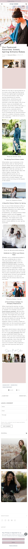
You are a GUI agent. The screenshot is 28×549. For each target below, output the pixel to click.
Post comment (7, 426)
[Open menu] (3, 4)
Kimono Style (14, 385)
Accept (13, 539)
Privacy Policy (22, 535)
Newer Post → (23, 395)
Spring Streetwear (7, 387)
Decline (13, 542)
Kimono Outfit (6, 385)
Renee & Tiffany (12, 55)
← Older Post (4, 395)
